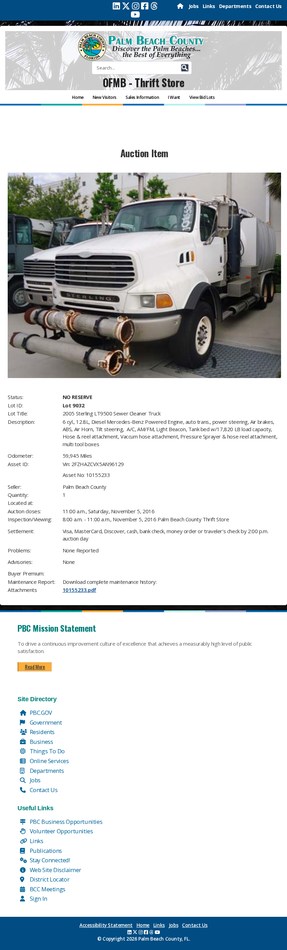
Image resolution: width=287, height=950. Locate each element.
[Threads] (154, 6)
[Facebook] (144, 6)
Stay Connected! (49, 860)
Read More (35, 666)
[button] (185, 68)
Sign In (37, 898)
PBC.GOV (40, 713)
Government (45, 722)
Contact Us (268, 6)
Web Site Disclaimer (54, 870)
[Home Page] (180, 6)
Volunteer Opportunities (60, 831)
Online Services (48, 761)
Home (142, 925)
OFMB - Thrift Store (143, 82)
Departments (235, 6)
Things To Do (46, 751)
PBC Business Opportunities (65, 822)
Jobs (194, 6)
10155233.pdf (79, 589)
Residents (41, 732)
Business (40, 742)
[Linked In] (116, 6)
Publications (45, 851)
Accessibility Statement (106, 925)
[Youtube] (135, 14)
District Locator (48, 879)
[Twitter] (126, 6)
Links (209, 6)
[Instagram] (135, 6)
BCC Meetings (46, 889)
